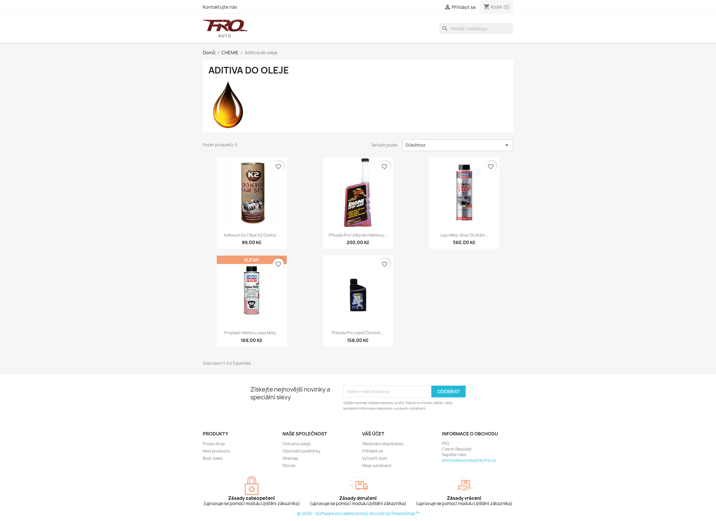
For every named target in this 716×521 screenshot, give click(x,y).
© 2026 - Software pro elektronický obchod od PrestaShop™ (358, 514)
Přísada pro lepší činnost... (358, 332)
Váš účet (373, 434)
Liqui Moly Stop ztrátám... (464, 235)
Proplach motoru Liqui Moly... (251, 332)
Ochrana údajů (296, 443)
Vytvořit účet (374, 458)
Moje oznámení (376, 465)
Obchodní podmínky (301, 451)
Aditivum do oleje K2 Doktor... (252, 235)
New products (216, 451)
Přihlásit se (372, 451)
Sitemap (290, 458)
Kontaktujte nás (220, 7)
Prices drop (214, 443)
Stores (289, 465)
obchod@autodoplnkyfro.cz (469, 460)
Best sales (213, 458)
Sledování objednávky (383, 443)
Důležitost (458, 145)
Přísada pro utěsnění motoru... (358, 235)
